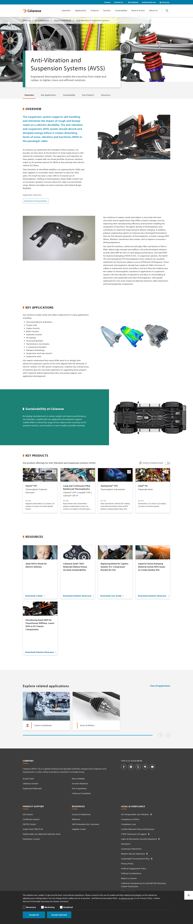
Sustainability (69, 95)
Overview (29, 95)
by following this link (126, 898)
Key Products (88, 95)
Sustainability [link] (121, 10)
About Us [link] (153, 10)
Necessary (31, 907)
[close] (188, 895)
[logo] (32, 10)
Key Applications (48, 95)
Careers (107, 2)
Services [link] (107, 10)
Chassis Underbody (62, 20)
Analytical (68, 907)
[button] (123, 766)
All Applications (42, 20)
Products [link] (95, 10)
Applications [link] (80, 10)
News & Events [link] (138, 10)
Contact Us (118, 2)
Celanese (27, 20)
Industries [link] (66, 10)
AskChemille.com (149, 2)
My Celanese (133, 2)
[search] (167, 11)
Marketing (49, 907)
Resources (105, 95)
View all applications (160, 686)
